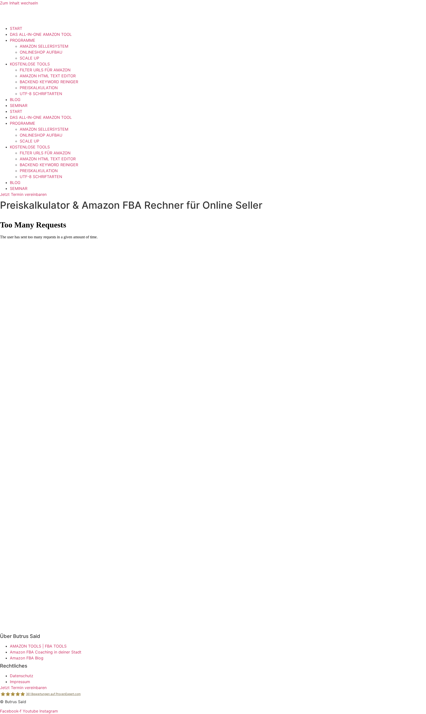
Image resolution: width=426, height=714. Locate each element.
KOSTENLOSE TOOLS (30, 63)
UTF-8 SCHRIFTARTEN (41, 93)
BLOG (15, 99)
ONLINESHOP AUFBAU (41, 52)
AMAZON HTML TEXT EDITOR (48, 75)
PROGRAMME (22, 40)
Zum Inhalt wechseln (19, 2)
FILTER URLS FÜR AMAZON (45, 69)
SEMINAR (18, 105)
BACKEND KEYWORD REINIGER (49, 81)
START (16, 28)
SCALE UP (29, 58)
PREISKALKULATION (39, 87)
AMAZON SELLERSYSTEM (44, 46)
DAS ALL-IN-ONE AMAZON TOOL (41, 34)
